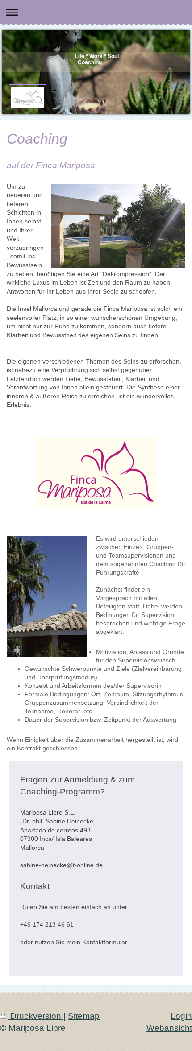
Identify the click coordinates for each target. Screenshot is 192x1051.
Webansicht (169, 1028)
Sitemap (84, 1016)
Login (181, 1016)
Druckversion (35, 1016)
